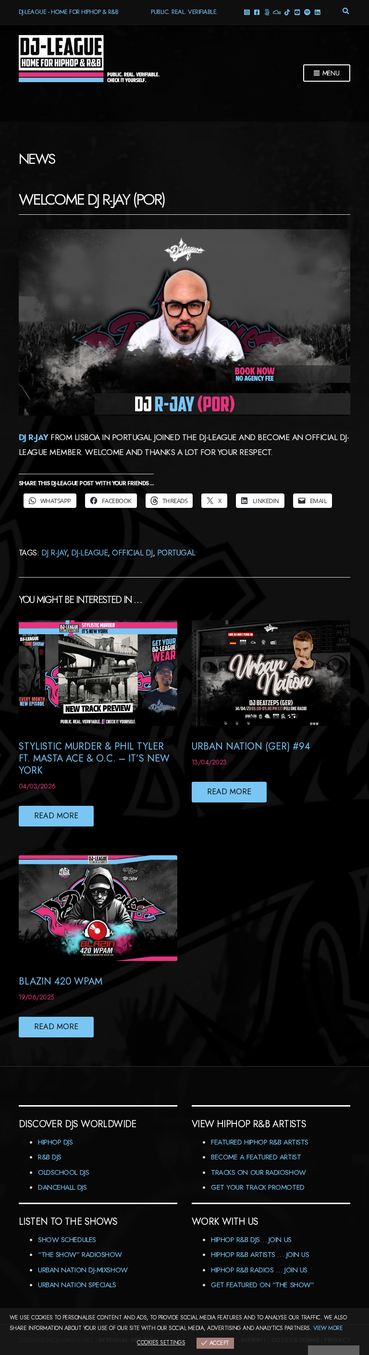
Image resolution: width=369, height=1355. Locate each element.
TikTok (286, 12)
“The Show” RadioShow (80, 1254)
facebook (256, 12)
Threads (266, 12)
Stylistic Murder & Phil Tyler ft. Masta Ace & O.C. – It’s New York (94, 758)
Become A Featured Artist (256, 1157)
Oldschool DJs (63, 1172)
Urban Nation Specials (77, 1285)
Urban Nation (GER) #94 (251, 746)
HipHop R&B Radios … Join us (259, 1270)
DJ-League (89, 552)
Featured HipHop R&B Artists (259, 1142)
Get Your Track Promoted (258, 1187)
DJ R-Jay (34, 437)
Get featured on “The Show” (262, 1285)
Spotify (307, 12)
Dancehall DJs (62, 1187)
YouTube (297, 12)
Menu (330, 73)
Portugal (176, 552)
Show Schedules (67, 1239)
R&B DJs (50, 1157)
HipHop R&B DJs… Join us (251, 1239)
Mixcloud (276, 12)
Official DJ (132, 552)
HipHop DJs (55, 1142)
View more (328, 1328)
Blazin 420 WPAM (60, 981)
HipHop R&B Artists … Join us (260, 1254)
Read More (56, 815)
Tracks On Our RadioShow (258, 1172)
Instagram (246, 12)
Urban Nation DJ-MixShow (83, 1270)
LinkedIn (317, 12)
